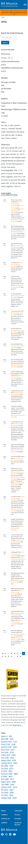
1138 (8, 744)
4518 (8, 782)
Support (4, 814)
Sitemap (17, 818)
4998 (13, 782)
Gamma (4, 742)
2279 (8, 755)
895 (10, 736)
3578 (5, 771)
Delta (3, 744)
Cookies (4, 822)
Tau (2, 784)
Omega (4, 798)
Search (5, 43)
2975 (10, 763)
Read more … (18, 725)
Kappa (3, 760)
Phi (2, 790)
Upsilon (4, 787)
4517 (12, 779)
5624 (14, 798)
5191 (10, 787)
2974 (14, 760)
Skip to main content (4, 2)
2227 (12, 750)
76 (12, 657)
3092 (6, 766)
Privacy (17, 814)
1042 (10, 742)
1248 (13, 744)
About (3, 811)
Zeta (3, 750)
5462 (11, 790)
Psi (2, 795)
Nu (2, 768)
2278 (11, 752)
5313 (15, 787)
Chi (2, 792)
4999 (7, 784)
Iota (2, 758)
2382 (13, 755)
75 (9, 657)
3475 (11, 766)
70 (18, 654)
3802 (5, 776)
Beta (3, 739)
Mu (2, 766)
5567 (6, 795)
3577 (11, 768)
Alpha (3, 736)
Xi (2, 771)
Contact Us (5, 818)
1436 (9, 747)
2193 (14, 747)
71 (21, 654)
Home (3, 17)
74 (6, 657)
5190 (12, 784)
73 (3, 657)
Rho (2, 779)
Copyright (18, 811)
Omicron (4, 774)
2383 (7, 758)
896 (7, 739)
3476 (6, 768)
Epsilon (4, 747)
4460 (7, 779)
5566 (11, 792)
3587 (10, 771)
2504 (9, 760)
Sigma (3, 782)
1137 (15, 742)
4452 (10, 776)
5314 (6, 790)
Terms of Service (18, 823)
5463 (6, 792)
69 (15, 654)
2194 (7, 750)
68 (12, 654)
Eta (2, 752)
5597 (11, 795)
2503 (12, 758)
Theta (3, 755)
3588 (10, 774)
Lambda (4, 763)
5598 (9, 798)
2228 (6, 752)
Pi (2, 776)
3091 (15, 763)
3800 (15, 774)
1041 (11, 739)
